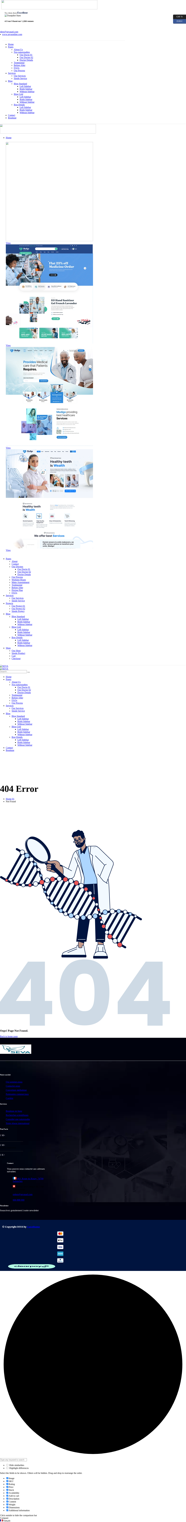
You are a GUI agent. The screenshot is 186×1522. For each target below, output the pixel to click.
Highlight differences (19, 1468)
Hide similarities (16, 1465)
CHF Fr (178, 16)
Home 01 (10, 799)
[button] (93, 1520)
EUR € (177, 20)
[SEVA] (4, 666)
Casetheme (33, 1226)
